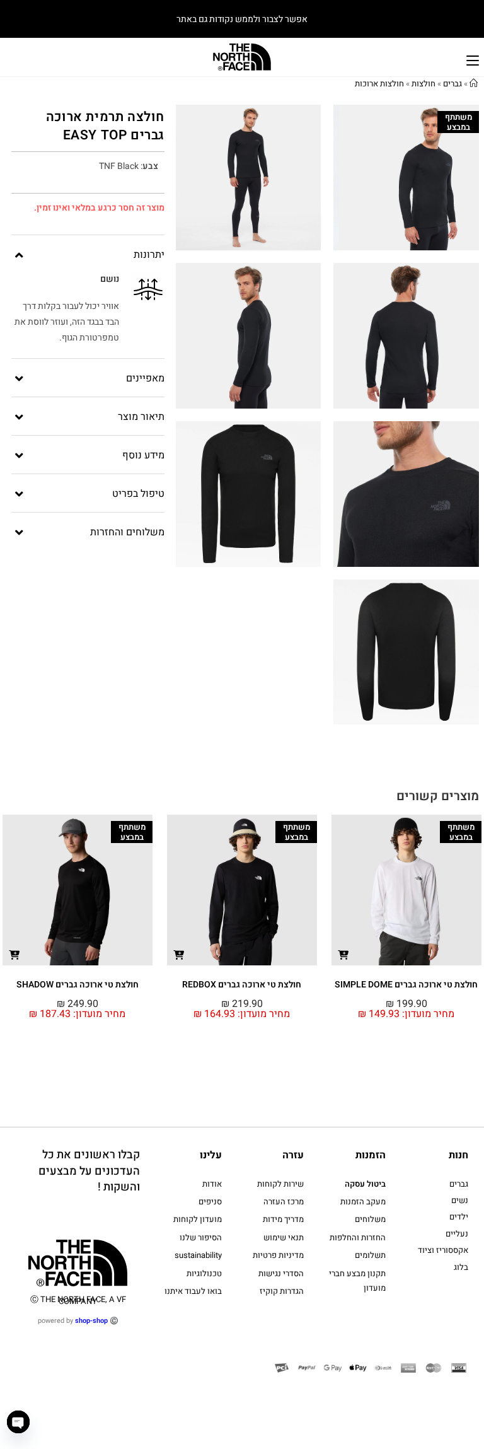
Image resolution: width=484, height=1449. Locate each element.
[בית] (474, 84)
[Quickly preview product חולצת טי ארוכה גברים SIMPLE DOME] (14, 954)
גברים (452, 84)
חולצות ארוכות (379, 84)
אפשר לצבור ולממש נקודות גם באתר (242, 19)
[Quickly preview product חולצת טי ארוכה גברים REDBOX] (343, 954)
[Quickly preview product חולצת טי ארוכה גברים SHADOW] (179, 954)
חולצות (423, 84)
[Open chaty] (18, 1422)
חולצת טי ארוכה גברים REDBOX (406, 984)
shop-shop (91, 1320)
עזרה (293, 1155)
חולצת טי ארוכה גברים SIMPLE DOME (77, 984)
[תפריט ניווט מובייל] (472, 59)
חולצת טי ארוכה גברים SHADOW (242, 984)
